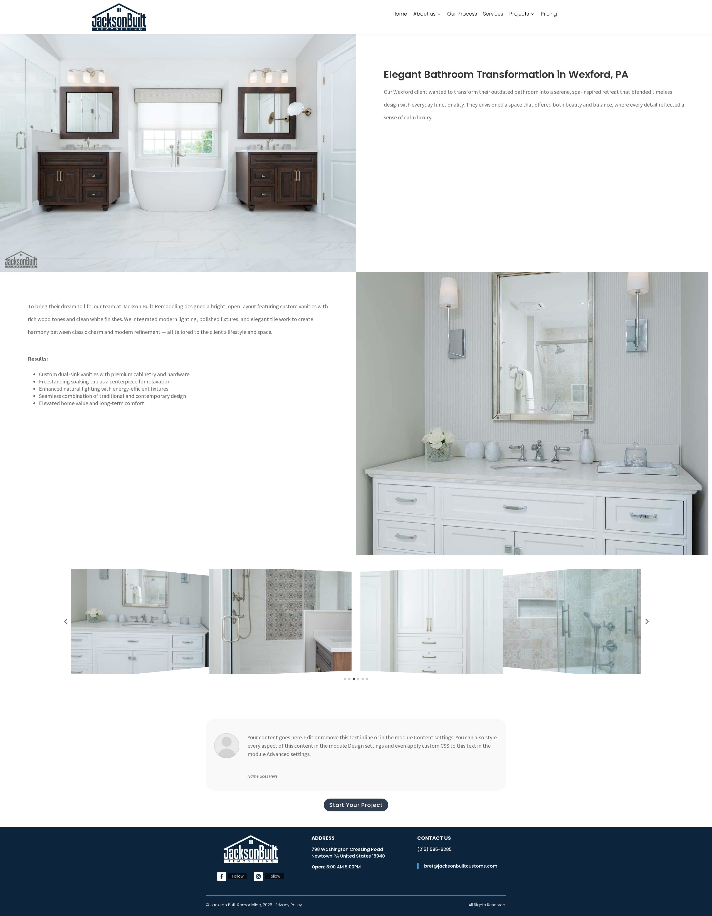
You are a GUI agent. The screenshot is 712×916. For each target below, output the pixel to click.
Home (399, 14)
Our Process (462, 14)
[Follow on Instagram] (258, 876)
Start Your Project (356, 805)
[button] (65, 621)
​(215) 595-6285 (434, 849)
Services (493, 14)
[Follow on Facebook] (221, 876)
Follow (238, 876)
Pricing (549, 14)
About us (424, 14)
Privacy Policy (288, 905)
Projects (519, 14)
